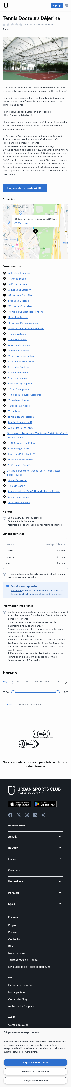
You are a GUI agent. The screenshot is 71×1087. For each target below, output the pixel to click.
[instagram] (27, 815)
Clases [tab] (9, 704)
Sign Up (57, 5)
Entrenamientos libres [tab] (29, 704)
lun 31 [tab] (59, 681)
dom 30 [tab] (49, 681)
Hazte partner (16, 992)
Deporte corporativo (20, 985)
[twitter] (19, 815)
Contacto (14, 939)
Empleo (12, 925)
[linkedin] (35, 815)
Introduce (16, 590)
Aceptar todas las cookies (35, 1062)
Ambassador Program (21, 1006)
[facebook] (10, 815)
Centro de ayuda (18, 1024)
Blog (11, 946)
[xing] (43, 815)
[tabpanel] (35, 740)
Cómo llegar (23, 223)
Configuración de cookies (35, 1080)
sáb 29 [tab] (38, 681)
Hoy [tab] (5, 681)
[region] (35, 1057)
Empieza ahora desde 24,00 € (25, 188)
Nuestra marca (17, 953)
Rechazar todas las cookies (35, 1071)
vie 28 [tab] (29, 681)
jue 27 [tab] (19, 681)
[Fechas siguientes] (66, 682)
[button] (35, 836)
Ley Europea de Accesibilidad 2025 (29, 966)
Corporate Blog (17, 999)
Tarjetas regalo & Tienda (23, 959)
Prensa (12, 932)
